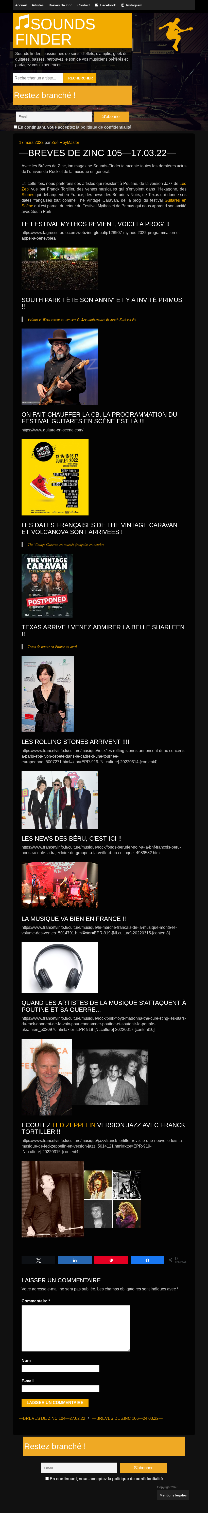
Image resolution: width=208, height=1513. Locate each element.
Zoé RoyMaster (65, 142)
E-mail (27, 1381)
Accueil (21, 5)
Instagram (134, 5)
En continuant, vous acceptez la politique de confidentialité (74, 127)
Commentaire (36, 1301)
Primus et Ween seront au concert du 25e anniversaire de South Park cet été (82, 319)
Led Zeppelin (74, 1125)
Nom (26, 1360)
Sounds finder (55, 32)
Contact (83, 5)
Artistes (38, 5)
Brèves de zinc (60, 5)
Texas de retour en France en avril (52, 646)
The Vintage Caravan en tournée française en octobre (66, 544)
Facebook (108, 5)
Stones (28, 195)
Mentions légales (173, 1495)
